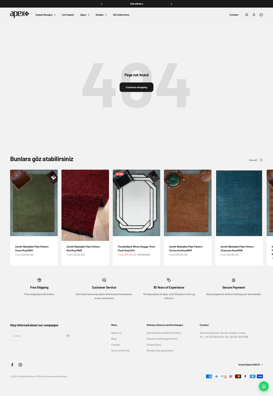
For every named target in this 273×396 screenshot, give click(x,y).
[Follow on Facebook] (12, 365)
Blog (113, 338)
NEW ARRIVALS (136, 4)
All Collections (121, 14)
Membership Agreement (160, 350)
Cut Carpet (68, 14)
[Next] (171, 3)
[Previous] (101, 3)
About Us (116, 332)
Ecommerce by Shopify (56, 376)
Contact (234, 14)
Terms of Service (120, 350)
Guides (99, 14)
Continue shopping (136, 87)
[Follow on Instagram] (20, 365)
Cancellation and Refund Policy (164, 332)
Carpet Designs (43, 14)
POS (38, 376)
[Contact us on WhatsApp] (264, 386)
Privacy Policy (154, 344)
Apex (83, 14)
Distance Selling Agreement (162, 338)
